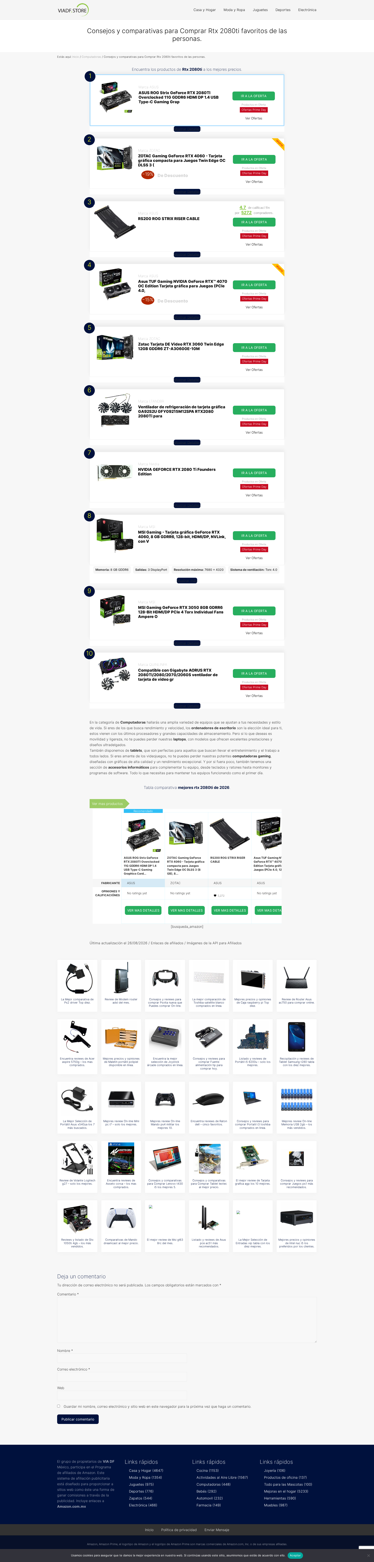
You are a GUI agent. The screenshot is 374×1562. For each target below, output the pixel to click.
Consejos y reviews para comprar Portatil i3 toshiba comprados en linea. (252, 1124)
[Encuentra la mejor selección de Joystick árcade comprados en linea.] (165, 1037)
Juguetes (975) (141, 1484)
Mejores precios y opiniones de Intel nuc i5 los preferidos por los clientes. (296, 1243)
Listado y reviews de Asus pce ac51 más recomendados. (209, 1243)
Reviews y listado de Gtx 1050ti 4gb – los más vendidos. (77, 1243)
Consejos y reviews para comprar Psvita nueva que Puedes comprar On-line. (165, 1003)
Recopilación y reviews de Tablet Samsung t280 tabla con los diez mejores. (296, 1062)
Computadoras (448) (214, 1484)
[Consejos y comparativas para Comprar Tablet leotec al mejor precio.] (209, 1158)
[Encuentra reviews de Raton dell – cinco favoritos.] (209, 1099)
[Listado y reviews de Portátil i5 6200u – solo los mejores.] (253, 1037)
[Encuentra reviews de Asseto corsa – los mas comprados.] (121, 1158)
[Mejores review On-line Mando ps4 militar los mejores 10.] (165, 1099)
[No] (368, 1555)
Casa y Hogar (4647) (146, 1470)
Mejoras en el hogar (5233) (286, 1491)
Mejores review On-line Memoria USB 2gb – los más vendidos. (296, 1124)
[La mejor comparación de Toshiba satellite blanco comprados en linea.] (209, 977)
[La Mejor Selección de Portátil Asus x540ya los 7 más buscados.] (77, 1099)
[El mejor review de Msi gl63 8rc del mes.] (165, 1218)
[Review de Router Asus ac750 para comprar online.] (296, 977)
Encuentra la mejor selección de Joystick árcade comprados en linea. (165, 1062)
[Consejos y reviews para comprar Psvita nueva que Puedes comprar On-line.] (165, 977)
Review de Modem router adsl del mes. (121, 1001)
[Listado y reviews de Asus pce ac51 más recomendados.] (209, 1218)
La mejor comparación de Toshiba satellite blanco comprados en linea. (209, 1003)
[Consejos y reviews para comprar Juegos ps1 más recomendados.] (296, 1158)
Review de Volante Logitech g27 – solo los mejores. (77, 1182)
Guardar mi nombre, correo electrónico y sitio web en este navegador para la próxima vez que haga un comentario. (157, 1406)
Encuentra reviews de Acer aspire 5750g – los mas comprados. (77, 1062)
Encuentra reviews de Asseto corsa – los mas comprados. (121, 1184)
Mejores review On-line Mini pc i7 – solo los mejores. (121, 1123)
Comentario (68, 1294)
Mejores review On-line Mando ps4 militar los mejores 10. (165, 1124)
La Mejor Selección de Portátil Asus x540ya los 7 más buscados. (77, 1124)
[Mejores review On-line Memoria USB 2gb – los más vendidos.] (296, 1099)
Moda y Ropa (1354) (145, 1477)
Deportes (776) (141, 1491)
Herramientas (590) (280, 1498)
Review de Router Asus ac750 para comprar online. (296, 1001)
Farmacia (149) (209, 1505)
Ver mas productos (107, 803)
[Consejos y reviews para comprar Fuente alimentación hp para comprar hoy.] (209, 1037)
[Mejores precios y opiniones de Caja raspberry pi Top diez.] (253, 977)
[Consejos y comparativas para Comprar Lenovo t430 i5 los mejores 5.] (165, 1158)
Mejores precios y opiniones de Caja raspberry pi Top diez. (252, 1003)
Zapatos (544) (140, 1498)
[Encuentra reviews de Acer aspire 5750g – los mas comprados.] (77, 1037)
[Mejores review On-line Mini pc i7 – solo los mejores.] (121, 1099)
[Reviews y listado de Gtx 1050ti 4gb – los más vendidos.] (77, 1218)
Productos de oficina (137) (285, 1477)
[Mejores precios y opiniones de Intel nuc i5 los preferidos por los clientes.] (296, 1218)
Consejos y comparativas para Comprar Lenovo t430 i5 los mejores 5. (165, 1184)
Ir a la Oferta (253, 96)
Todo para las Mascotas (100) (288, 1484)
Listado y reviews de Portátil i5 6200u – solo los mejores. (253, 1062)
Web (60, 1388)
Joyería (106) (274, 1470)
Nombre (65, 1350)
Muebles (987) (276, 1505)
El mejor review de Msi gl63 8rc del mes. (165, 1241)
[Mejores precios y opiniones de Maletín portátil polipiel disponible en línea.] (121, 1037)
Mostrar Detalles (187, 129)
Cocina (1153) (208, 1470)
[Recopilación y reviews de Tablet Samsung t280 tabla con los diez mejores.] (296, 1037)
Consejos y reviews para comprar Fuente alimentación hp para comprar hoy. (209, 1063)
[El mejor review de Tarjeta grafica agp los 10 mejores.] (253, 1158)
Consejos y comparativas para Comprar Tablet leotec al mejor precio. (209, 1184)
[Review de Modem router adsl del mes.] (121, 977)
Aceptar (295, 1555)
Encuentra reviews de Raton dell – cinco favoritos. (209, 1123)
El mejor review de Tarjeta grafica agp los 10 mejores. (252, 1182)
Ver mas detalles (143, 910)
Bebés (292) (207, 1491)
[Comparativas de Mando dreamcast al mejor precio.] (121, 1218)
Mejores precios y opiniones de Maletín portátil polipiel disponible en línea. (121, 1062)
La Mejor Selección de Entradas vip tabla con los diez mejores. (253, 1243)
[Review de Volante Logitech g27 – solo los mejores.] (77, 1158)
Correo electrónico (73, 1369)
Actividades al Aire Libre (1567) (222, 1477)
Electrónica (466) (143, 1505)
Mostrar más (187, 580)
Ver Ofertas (253, 118)
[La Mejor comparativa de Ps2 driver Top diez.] (77, 977)
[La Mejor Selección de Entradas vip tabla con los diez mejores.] (253, 1218)
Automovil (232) (210, 1498)
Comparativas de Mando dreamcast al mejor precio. (121, 1241)
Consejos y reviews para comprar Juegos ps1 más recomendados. (296, 1184)
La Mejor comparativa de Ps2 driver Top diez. (77, 1001)
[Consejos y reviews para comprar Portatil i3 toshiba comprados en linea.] (253, 1099)
